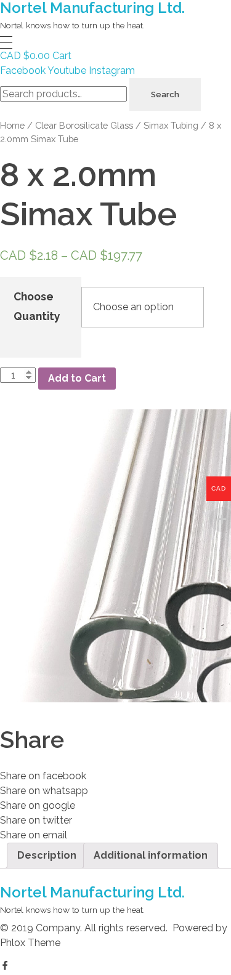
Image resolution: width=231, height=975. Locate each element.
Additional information (151, 855)
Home (12, 125)
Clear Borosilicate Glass (84, 125)
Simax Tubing (171, 125)
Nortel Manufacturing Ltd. (92, 892)
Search (165, 94)
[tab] (47, 856)
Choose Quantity (37, 306)
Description (46, 855)
